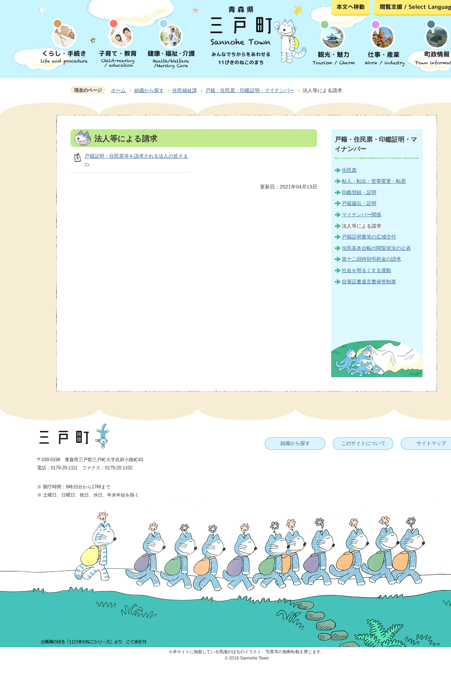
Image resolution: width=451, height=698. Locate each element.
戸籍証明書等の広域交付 (369, 237)
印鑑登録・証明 (359, 192)
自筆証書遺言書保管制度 (369, 281)
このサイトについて (363, 443)
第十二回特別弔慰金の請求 (371, 259)
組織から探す (149, 90)
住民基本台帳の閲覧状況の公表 (376, 248)
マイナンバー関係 (361, 214)
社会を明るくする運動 (366, 270)
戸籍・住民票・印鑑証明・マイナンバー (249, 90)
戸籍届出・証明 (359, 203)
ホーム (118, 90)
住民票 (349, 170)
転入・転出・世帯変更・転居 (374, 181)
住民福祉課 (184, 90)
